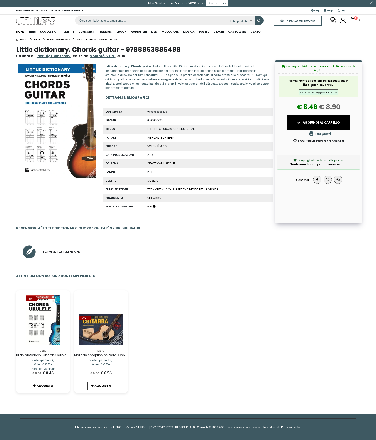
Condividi (302, 180)
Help (329, 10)
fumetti (68, 32)
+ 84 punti (322, 134)
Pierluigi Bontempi (54, 56)
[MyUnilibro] (343, 20)
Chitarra (154, 197)
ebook (121, 32)
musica (188, 32)
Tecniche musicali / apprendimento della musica (182, 189)
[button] (355, 20)
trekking (105, 32)
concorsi (86, 32)
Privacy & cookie (291, 427)
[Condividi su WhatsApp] (338, 180)
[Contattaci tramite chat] (333, 20)
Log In (344, 10)
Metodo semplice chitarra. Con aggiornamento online (118, 355)
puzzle (204, 32)
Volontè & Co (157, 146)
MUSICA (152, 180)
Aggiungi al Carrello (321, 122)
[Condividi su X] (328, 180)
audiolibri (139, 32)
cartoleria (237, 32)
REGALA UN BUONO (300, 20)
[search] (259, 20)
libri (32, 32)
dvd (154, 32)
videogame (170, 32)
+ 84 (150, 206)
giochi (218, 32)
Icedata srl (273, 427)
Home (20, 32)
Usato (255, 32)
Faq (316, 10)
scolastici (48, 32)
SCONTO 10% (218, 3)
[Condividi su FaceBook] (317, 180)
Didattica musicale (161, 163)
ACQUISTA (45, 386)
